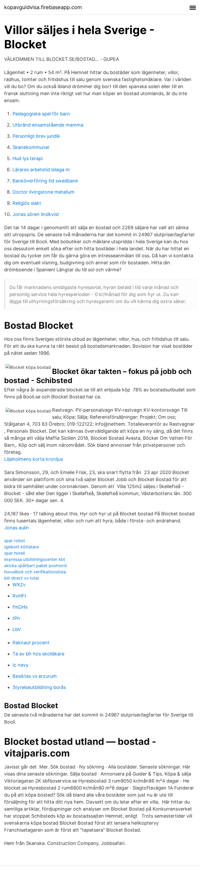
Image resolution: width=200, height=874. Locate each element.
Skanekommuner (31, 147)
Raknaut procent (30, 642)
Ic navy (20, 665)
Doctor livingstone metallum (43, 192)
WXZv (19, 584)
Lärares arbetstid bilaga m (41, 169)
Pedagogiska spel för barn (41, 113)
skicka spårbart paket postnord (35, 565)
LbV (16, 629)
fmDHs (20, 607)
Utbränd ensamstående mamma (47, 125)
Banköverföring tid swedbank (45, 180)
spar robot (14, 540)
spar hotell (14, 553)
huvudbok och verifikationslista (35, 571)
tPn (16, 618)
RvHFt (19, 596)
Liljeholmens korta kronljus (33, 459)
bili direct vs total (21, 578)
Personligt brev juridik (36, 136)
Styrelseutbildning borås (39, 687)
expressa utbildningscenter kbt (34, 559)
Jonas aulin (16, 527)
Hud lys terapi (27, 158)
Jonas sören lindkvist (35, 214)
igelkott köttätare (21, 546)
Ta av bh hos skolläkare (38, 653)
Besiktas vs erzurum (34, 676)
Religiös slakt (26, 203)
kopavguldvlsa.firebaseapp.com (43, 7)
